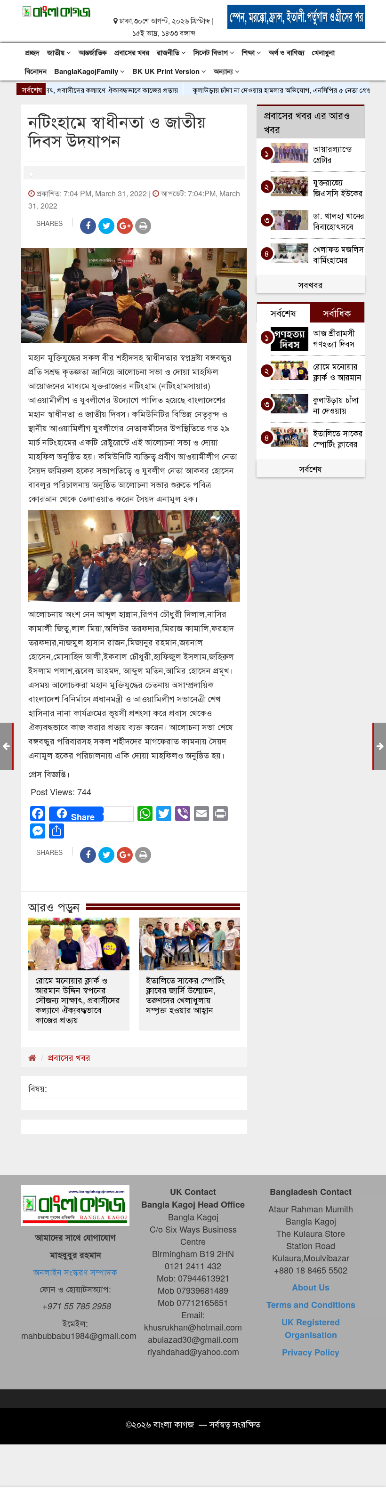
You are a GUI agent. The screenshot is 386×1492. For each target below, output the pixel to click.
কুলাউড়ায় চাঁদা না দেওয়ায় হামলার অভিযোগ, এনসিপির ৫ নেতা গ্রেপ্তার (263, 90)
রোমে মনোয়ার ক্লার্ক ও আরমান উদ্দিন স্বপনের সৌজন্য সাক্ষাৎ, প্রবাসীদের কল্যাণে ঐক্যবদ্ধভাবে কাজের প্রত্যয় (77, 999)
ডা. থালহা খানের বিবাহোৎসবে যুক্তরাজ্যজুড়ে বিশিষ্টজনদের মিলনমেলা (338, 220)
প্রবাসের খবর (131, 52)
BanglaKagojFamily (87, 71)
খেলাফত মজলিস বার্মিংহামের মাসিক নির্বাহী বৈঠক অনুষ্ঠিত (338, 254)
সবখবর (310, 284)
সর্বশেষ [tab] (283, 313)
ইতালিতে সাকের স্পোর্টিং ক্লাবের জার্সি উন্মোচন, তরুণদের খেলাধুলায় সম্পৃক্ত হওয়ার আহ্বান (185, 995)
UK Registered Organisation (310, 1328)
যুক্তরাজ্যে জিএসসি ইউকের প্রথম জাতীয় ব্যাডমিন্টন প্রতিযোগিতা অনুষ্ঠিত (338, 187)
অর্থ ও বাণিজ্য (287, 52)
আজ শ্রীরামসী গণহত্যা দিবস (335, 337)
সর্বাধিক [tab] (337, 313)
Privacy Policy (310, 1352)
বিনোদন (36, 71)
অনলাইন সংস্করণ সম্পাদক (75, 1272)
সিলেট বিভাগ (211, 52)
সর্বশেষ (310, 468)
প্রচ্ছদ (32, 52)
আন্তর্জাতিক (93, 52)
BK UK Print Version (166, 71)
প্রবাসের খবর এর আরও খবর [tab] (307, 122)
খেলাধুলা (323, 52)
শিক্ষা (249, 52)
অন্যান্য (224, 71)
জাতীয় (56, 52)
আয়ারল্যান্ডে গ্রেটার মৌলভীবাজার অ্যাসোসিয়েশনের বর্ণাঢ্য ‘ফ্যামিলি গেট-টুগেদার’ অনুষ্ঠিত (338, 153)
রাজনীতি (169, 52)
